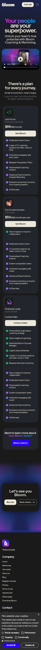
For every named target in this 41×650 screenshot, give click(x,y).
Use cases (6, 569)
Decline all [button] (29, 645)
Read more (11, 629)
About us (6, 573)
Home (4, 562)
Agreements (7, 593)
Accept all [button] (11, 645)
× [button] (38, 614)
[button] (20, 641)
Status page (7, 597)
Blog (4, 577)
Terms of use (7, 589)
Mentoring (6, 565)
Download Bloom (9, 601)
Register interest (9, 581)
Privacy (5, 585)
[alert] (20, 631)
